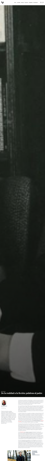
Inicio (15, 2)
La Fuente (18, 2)
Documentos (35, 2)
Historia (22, 2)
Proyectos (26, 2)
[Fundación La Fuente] (5, 3)
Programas (31, 2)
